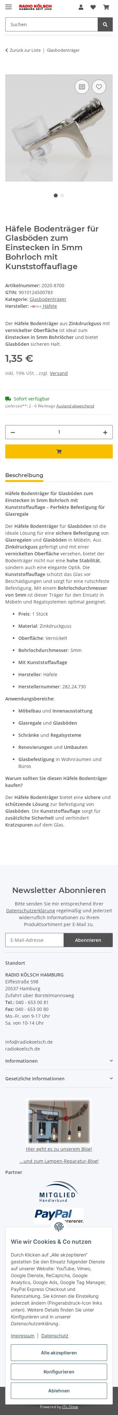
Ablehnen (59, 1390)
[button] (81, 7)
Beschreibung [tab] (24, 475)
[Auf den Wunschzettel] (99, 87)
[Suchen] (105, 24)
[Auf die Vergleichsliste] (82, 87)
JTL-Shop (70, 1406)
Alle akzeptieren (59, 1352)
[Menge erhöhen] (105, 432)
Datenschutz (55, 1335)
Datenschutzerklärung (30, 910)
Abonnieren (88, 940)
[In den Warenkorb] (10, 70)
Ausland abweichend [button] (75, 406)
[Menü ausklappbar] (8, 4)
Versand (59, 373)
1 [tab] (56, 195)
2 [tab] (62, 195)
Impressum (22, 1335)
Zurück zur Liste (25, 50)
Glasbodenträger (48, 299)
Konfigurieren (59, 1371)
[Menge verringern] (13, 432)
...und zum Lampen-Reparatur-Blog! (59, 1161)
